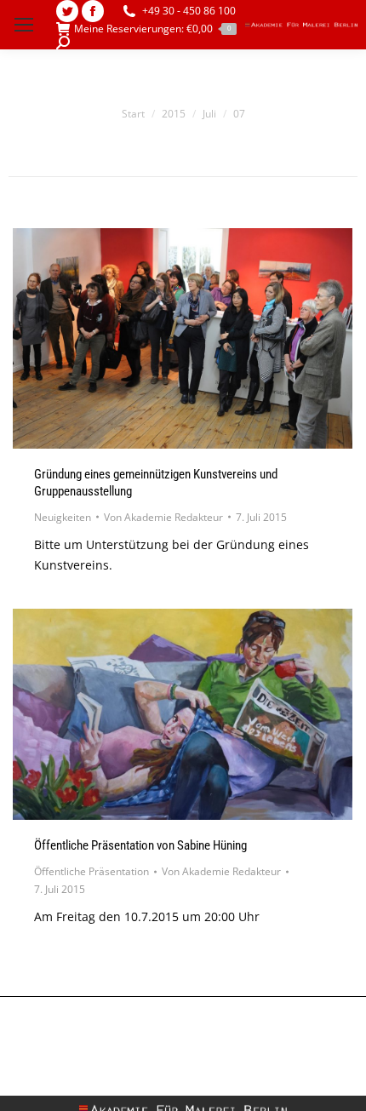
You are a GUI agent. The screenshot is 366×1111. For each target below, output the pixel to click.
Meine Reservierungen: (152, 29)
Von (163, 517)
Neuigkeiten (62, 517)
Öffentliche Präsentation (91, 871)
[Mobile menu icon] (24, 24)
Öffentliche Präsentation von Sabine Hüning (140, 845)
